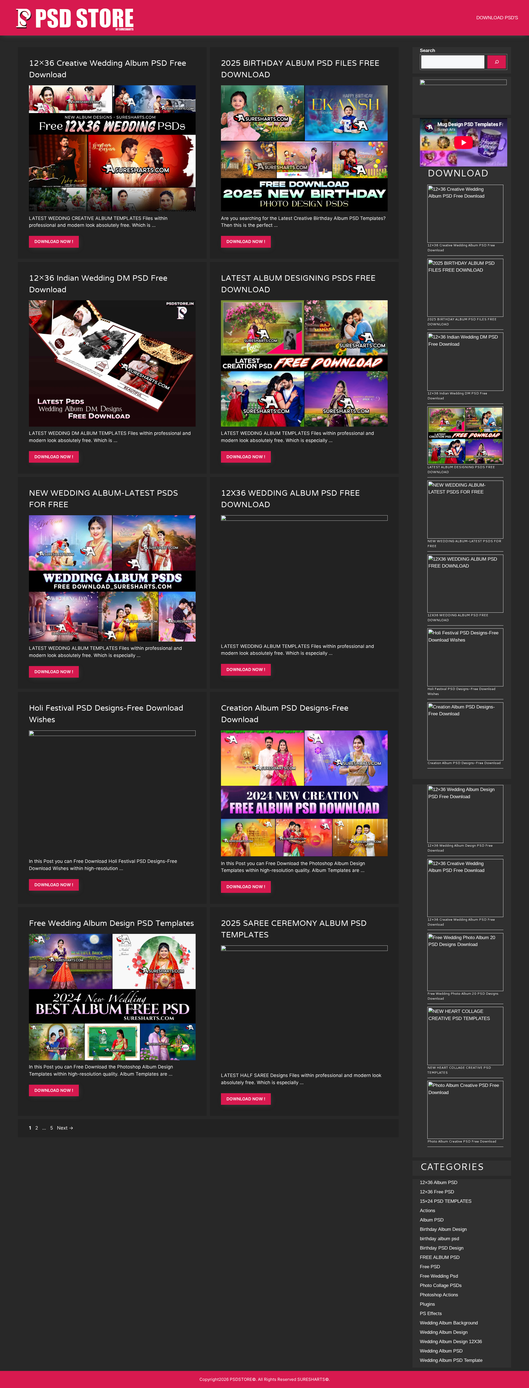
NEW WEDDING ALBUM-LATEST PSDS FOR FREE (103, 500)
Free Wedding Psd (439, 1276)
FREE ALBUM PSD (440, 1257)
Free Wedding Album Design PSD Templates (111, 924)
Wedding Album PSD (441, 1351)
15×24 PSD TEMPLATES (445, 1201)
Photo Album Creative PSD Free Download (461, 1141)
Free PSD (430, 1266)
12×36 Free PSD (437, 1192)
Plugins (427, 1304)
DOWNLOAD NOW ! (53, 241)
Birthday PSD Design (441, 1248)
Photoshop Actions (439, 1294)
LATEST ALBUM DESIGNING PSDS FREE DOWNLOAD (298, 285)
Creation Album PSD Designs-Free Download (285, 714)
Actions (427, 1210)
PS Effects (431, 1313)
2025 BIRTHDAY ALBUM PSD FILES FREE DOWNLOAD (300, 70)
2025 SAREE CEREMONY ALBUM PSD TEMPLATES (294, 930)
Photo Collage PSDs (441, 1285)
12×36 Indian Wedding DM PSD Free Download (98, 285)
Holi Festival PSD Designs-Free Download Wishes (106, 714)
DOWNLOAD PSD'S (497, 17)
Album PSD (432, 1220)
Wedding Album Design (444, 1332)
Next (65, 1128)
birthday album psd (439, 1238)
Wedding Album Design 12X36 (451, 1341)
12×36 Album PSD (438, 1182)
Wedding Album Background (449, 1323)
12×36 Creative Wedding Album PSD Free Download (107, 70)
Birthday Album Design (443, 1229)
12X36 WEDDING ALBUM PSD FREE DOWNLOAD (290, 500)
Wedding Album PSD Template (451, 1360)
